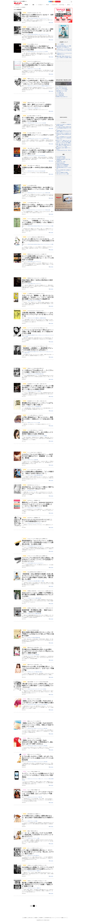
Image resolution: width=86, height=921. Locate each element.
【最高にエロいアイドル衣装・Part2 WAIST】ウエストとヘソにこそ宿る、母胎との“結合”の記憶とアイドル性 (38, 724)
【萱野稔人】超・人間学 (60, 161)
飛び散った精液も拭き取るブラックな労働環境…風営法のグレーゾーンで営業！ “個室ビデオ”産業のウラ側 (37, 884)
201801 (29, 406)
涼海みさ (41, 671)
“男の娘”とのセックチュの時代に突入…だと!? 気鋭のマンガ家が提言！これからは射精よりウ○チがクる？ (37, 685)
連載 (33, 4)
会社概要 (25, 917)
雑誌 (40, 300)
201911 (29, 261)
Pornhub (32, 51)
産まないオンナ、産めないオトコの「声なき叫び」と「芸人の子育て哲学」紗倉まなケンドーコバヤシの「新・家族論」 (63, 141)
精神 (40, 598)
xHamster (35, 244)
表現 (48, 138)
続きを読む (51, 22)
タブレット (40, 507)
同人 (34, 855)
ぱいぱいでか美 (33, 704)
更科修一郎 (43, 85)
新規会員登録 (58, 1)
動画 (40, 68)
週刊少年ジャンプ (48, 85)
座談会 (39, 475)
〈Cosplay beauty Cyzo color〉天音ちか (63, 150)
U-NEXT (34, 351)
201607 (29, 855)
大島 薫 (44, 138)
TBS (35, 435)
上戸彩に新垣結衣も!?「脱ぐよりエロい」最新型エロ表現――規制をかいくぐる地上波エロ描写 (37, 419)
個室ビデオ (39, 870)
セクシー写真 (38, 778)
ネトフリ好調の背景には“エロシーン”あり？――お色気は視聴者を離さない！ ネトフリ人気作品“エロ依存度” (38, 257)
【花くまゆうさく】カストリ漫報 (62, 173)
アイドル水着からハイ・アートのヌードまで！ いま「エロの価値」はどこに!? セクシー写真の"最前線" (38, 793)
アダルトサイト (47, 335)
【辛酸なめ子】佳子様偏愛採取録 (62, 164)
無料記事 (26, 4)
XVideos (38, 244)
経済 (44, 155)
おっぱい (39, 18)
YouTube (32, 18)
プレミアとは (61, 4)
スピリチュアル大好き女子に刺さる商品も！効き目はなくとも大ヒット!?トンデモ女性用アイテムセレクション (37, 559)
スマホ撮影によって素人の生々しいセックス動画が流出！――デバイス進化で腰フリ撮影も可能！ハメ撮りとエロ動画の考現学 (37, 387)
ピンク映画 (34, 459)
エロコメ (33, 85)
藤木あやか (37, 855)
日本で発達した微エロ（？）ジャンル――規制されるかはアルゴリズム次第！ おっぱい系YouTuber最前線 (37, 30)
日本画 (33, 637)
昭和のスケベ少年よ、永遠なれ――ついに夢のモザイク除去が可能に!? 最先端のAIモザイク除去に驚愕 (37, 206)
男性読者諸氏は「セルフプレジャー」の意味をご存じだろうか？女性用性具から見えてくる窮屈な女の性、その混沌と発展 (37, 542)
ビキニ (42, 704)
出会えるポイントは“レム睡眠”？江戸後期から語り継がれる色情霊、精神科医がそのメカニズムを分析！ (37, 594)
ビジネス (38, 155)
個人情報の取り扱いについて (50, 917)
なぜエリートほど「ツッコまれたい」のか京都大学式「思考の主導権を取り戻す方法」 (63, 134)
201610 (29, 778)
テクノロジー (43, 192)
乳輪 (36, 654)
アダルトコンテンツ (42, 335)
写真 (49, 778)
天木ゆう (28, 352)
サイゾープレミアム (18, 3)
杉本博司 (52, 778)
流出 (40, 406)
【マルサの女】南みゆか (60, 156)
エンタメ (44, 18)
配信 (38, 838)
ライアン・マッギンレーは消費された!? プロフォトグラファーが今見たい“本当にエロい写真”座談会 (38, 775)
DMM (33, 335)
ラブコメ (39, 85)
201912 (29, 138)
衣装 (46, 704)
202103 (29, 18)
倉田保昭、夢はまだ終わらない (62, 96)
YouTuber (35, 18)
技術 (49, 192)
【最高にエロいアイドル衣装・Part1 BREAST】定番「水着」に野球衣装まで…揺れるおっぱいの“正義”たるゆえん (37, 742)
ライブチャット (34, 838)
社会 (42, 155)
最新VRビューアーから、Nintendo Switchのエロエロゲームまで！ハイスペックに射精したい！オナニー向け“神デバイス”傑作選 (37, 504)
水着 (44, 704)
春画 (38, 598)
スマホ (25, 336)
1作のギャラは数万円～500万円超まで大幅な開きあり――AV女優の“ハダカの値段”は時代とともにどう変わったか (38, 152)
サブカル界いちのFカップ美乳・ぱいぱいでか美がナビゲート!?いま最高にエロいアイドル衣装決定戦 (37, 758)
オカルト (33, 598)
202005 (29, 68)
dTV (31, 435)
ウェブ (38, 51)
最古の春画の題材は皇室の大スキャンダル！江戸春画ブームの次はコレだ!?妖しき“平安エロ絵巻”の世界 (38, 633)
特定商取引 (41, 917)
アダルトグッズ (35, 563)
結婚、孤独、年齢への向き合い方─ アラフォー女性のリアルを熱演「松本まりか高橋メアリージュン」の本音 (63, 145)
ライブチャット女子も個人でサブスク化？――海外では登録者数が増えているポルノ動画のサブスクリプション (37, 65)
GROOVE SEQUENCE (60, 163)
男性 (47, 51)
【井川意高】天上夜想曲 (60, 157)
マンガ (37, 85)
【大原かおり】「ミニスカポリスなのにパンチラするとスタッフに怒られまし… (64, 50)
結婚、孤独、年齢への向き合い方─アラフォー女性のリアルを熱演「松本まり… (64, 57)
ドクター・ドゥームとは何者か (62, 89)
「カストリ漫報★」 (61, 44)
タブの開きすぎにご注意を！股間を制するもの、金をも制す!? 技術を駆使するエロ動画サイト (38, 817)
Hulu (33, 435)
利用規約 (36, 917)
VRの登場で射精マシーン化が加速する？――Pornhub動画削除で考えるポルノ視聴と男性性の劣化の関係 (37, 47)
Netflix (32, 261)
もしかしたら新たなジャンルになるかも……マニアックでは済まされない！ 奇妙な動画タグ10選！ (38, 240)
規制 (39, 422)
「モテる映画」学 (59, 92)
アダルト (35, 51)
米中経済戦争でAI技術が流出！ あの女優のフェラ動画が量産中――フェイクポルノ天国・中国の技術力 (37, 189)
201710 (29, 490)
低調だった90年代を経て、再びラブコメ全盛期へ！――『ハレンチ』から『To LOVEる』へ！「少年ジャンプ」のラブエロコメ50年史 (37, 82)
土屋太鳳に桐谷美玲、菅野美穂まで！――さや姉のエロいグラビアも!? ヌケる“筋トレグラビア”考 (37, 314)
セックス (43, 51)
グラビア (33, 778)
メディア (47, 18)
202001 (29, 85)
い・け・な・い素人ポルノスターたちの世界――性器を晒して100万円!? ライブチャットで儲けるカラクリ (37, 834)
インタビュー (40, 4)
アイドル (37, 704)
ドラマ (37, 422)
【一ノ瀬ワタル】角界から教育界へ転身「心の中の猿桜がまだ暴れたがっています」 (63, 128)
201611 (29, 704)
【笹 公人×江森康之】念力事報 (62, 172)
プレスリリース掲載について (61, 917)
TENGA (32, 563)
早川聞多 (36, 637)
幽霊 (36, 598)
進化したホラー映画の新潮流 (61, 88)
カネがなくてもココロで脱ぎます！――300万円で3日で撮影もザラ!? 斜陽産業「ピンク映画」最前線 (37, 456)
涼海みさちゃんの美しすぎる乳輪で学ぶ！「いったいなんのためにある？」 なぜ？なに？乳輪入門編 (38, 668)
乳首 (38, 654)
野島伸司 (45, 435)
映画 (37, 459)
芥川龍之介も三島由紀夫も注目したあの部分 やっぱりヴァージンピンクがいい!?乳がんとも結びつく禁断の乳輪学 (38, 651)
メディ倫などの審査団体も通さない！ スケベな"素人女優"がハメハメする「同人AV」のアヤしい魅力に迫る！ (38, 851)
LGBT (31, 300)
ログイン (68, 4)
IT (34, 335)
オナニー (35, 490)
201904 (29, 300)
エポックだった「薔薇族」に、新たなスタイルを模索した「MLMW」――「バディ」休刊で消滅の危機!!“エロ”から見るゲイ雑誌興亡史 (37, 297)
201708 (29, 563)
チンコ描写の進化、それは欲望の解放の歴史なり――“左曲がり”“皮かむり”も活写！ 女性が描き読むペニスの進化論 (38, 119)
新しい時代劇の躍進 (60, 95)
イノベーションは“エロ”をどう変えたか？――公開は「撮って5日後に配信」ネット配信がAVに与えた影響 (38, 331)
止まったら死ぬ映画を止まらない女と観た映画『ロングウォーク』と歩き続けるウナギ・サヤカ (63, 137)
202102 (29, 51)
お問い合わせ (30, 917)
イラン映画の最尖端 (60, 93)
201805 (29, 335)
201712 (29, 459)
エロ (41, 18)
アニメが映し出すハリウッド (61, 86)
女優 (37, 475)
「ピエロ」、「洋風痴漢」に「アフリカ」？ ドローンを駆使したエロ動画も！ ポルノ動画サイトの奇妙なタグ (38, 222)
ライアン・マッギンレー (44, 778)
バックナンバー (54, 4)
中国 (46, 192)
